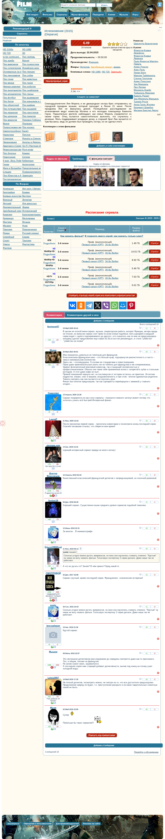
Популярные (9, 37)
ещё (158, 114)
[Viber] (106, 305)
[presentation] (56, 158)
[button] (22, 28)
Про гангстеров (30, 112)
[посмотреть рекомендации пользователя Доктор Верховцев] (50, 496)
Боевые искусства (12, 196)
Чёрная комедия (11, 86)
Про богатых (9, 153)
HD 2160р (8, 49)
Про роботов (29, 86)
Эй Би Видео (111, 244)
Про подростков (30, 64)
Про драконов (10, 112)
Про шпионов (10, 116)
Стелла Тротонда (143, 78)
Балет (25, 131)
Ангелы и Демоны (31, 142)
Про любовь (28, 56)
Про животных (29, 79)
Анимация (8, 188)
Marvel (25, 60)
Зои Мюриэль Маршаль (146, 98)
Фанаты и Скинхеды (31, 138)
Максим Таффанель (144, 75)
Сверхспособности (12, 131)
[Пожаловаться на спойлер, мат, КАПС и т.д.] (158, 346)
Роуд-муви (27, 149)
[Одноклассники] (81, 305)
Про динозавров (11, 75)
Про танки (27, 82)
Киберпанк (28, 160)
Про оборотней (11, 105)
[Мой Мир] (123, 305)
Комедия (7, 214)
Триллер (26, 240)
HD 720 (7, 53)
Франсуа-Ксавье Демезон (142, 57)
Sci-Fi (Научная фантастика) (31, 146)
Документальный (12, 207)
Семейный (8, 236)
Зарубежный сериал (12, 211)
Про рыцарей (29, 108)
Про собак (27, 75)
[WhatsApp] (114, 305)
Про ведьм (8, 82)
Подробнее (49, 243)
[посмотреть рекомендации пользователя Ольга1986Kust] (52, 569)
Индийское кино (30, 68)
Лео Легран (140, 87)
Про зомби (8, 60)
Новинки (7, 40)
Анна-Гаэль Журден (144, 104)
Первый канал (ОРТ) (93, 244)
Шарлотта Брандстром (146, 43)
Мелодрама (28, 218)
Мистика (7, 222)
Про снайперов (30, 90)
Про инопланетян (12, 90)
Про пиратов (29, 116)
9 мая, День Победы (12, 160)
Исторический (29, 211)
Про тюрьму (28, 71)
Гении (6, 164)
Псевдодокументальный (31, 171)
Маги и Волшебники (12, 168)
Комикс (26, 153)
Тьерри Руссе (141, 101)
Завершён (27, 175)
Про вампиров (10, 64)
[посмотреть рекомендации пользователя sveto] (52, 542)
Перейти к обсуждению (146, 752)
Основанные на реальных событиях (12, 71)
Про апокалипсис (12, 94)
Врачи (6, 123)
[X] (98, 305)
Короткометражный (31, 214)
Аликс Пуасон (141, 66)
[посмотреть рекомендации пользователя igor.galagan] (52, 647)
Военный (7, 199)
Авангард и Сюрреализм (12, 146)
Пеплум (26, 134)
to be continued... (12, 56)
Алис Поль (139, 69)
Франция (93, 62)
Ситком (26, 157)
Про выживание (30, 97)
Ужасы (6, 244)
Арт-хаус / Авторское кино (31, 188)
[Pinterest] (131, 305)
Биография (9, 192)
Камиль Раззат (141, 96)
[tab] (57, 158)
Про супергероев (12, 68)
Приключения (29, 229)
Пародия (7, 229)
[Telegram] (89, 305)
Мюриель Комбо (142, 90)
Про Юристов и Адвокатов (12, 175)
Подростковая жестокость (12, 127)
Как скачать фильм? (72, 236)
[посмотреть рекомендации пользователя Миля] (52, 729)
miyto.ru (27, 5)
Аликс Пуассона (142, 81)
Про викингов (10, 120)
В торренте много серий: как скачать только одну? (114, 236)
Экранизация (10, 142)
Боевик (26, 192)
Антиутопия (28, 164)
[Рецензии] (53, 496)
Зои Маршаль (141, 84)
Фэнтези (7, 248)
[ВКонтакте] (72, 305)
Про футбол (9, 97)
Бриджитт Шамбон (143, 107)
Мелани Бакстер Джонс (146, 110)
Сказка (25, 236)
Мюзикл (7, 225)
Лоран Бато (140, 72)
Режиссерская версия (12, 149)
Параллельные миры (31, 168)
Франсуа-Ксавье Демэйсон (142, 51)
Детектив (27, 199)
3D (23, 53)
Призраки (27, 123)
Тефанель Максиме (144, 93)
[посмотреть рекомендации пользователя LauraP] (52, 441)
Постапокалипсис (12, 179)
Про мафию (28, 105)
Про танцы (28, 94)
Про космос (28, 127)
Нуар (25, 225)
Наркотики (8, 134)
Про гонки (8, 79)
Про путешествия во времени (12, 108)
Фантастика (28, 244)
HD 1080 (26, 49)
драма (116, 67)
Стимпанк (8, 138)
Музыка (26, 222)
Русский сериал (30, 233)
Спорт (6, 240)
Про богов (8, 101)
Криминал (8, 218)
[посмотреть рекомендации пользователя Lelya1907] (52, 703)
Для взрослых (29, 203)
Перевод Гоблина (31, 120)
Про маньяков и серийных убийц (31, 101)
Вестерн (26, 196)
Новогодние (9, 157)
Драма (25, 207)
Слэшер (7, 171)
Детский (7, 203)
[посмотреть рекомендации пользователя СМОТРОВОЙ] (50, 600)
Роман (6, 233)
